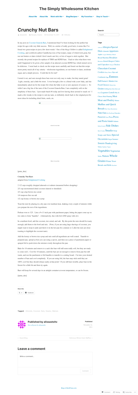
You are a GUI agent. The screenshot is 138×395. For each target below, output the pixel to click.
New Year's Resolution (111, 109)
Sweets (101, 143)
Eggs (107, 77)
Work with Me (56, 17)
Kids (113, 89)
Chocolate (103, 68)
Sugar (110, 139)
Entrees (113, 76)
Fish (116, 81)
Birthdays (109, 54)
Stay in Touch (102, 17)
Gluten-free (113, 85)
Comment (85, 371)
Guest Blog (22, 338)
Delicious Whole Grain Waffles (80, 338)
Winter (108, 161)
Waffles (100, 156)
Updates (104, 147)
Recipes (33, 35)
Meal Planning (107, 96)
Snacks (39, 35)
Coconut (36, 311)
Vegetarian (115, 150)
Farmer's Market (108, 81)
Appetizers (113, 50)
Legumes (105, 92)
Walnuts (55, 311)
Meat (115, 96)
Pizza (111, 117)
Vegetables (104, 150)
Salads (110, 121)
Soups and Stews (104, 135)
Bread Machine (103, 57)
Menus (117, 100)
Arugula (104, 54)
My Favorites (86, 17)
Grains (101, 88)
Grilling (106, 89)
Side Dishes (112, 125)
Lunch (111, 92)
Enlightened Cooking (36, 180)
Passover (101, 116)
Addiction (100, 47)
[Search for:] (108, 34)
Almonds (29, 311)
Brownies (100, 61)
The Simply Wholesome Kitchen (69, 8)
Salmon (115, 121)
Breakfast (113, 57)
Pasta (107, 117)
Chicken (117, 64)
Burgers (111, 61)
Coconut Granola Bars (37, 42)
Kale (110, 89)
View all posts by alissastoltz (37, 325)
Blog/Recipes (71, 17)
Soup (115, 131)
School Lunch (101, 126)
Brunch (105, 61)
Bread (114, 54)
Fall (99, 80)
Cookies (101, 72)
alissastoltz (23, 35)
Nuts (43, 311)
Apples (100, 54)
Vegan (109, 147)
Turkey (100, 147)
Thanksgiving (111, 143)
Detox (110, 72)
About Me (33, 17)
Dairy (106, 72)
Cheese (111, 65)
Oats (104, 112)
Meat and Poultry (106, 100)
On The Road (110, 113)
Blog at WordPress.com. (69, 388)
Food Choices (103, 84)
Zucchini (114, 165)
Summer (115, 139)
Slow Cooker (101, 131)
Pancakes (117, 113)
